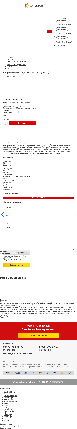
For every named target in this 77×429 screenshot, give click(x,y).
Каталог (10, 59)
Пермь (6, 419)
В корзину (22, 123)
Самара (7, 405)
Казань (6, 403)
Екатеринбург (9, 400)
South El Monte (9, 392)
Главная (10, 57)
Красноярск (8, 417)
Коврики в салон (13, 63)
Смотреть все (18, 278)
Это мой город (5, 428)
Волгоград (8, 415)
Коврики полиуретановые (16, 65)
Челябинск (8, 409)
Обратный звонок (38, 336)
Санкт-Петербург (10, 396)
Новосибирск (9, 398)
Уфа (5, 413)
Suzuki (9, 67)
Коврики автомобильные (16, 61)
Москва (7, 394)
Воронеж (7, 420)
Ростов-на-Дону (10, 411)
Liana (9, 69)
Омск (6, 407)
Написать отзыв (38, 197)
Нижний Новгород (11, 401)
